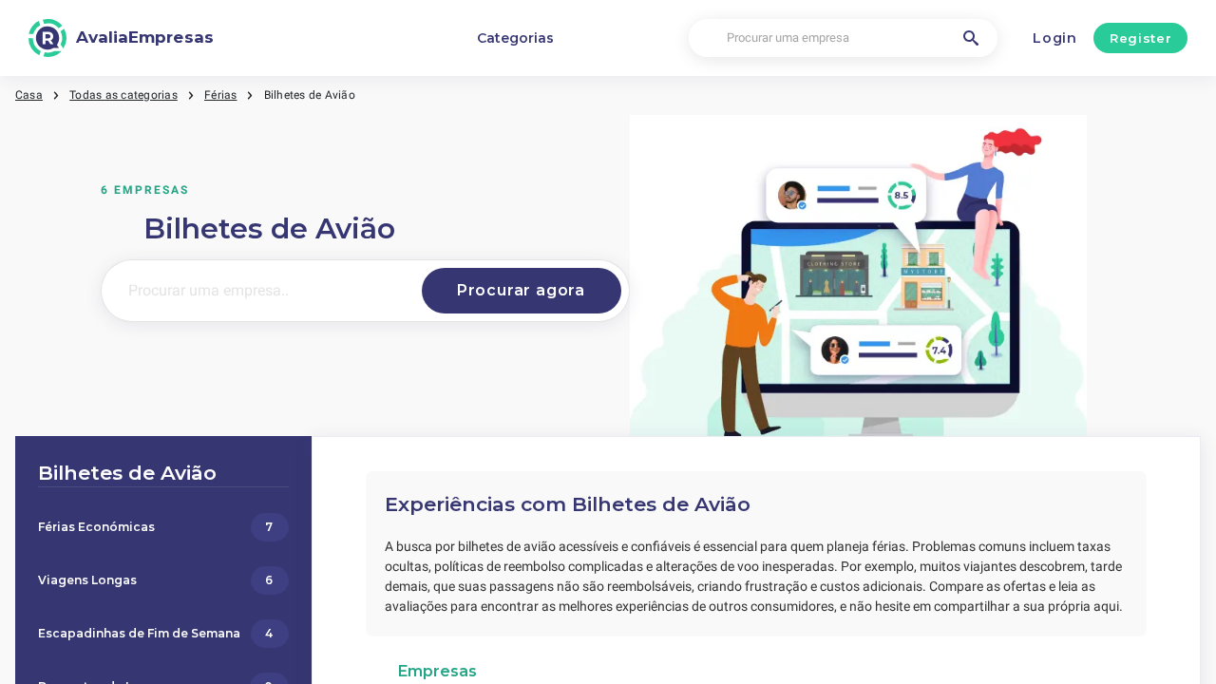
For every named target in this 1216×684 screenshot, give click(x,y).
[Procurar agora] (521, 291)
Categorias (515, 38)
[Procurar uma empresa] (970, 38)
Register (1140, 38)
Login (1055, 38)
